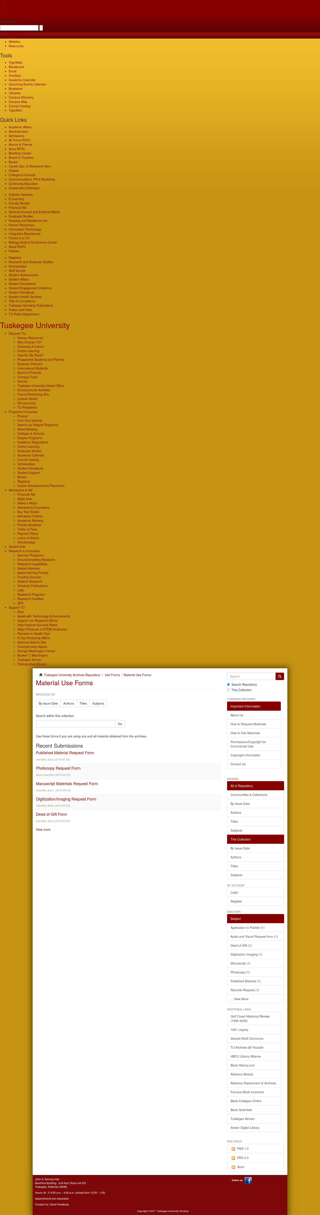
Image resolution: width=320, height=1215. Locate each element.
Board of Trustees (21, 157)
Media (13, 37)
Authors (68, 703)
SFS (20, 603)
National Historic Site (31, 642)
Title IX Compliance (22, 301)
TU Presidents (27, 407)
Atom (240, 1167)
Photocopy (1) (240, 972)
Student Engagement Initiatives (30, 288)
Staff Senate (17, 270)
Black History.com (243, 1065)
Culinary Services (21, 194)
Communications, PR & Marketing (32, 179)
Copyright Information (245, 755)
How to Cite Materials (245, 733)
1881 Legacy (239, 1029)
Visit (11, 11)
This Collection (241, 690)
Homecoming (26, 403)
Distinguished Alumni (31, 664)
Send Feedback (59, 1204)
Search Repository (244, 684)
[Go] (279, 676)
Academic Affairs (20, 127)
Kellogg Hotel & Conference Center (33, 242)
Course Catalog (19, 106)
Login (234, 892)
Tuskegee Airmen (29, 659)
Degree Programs (29, 438)
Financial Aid (17, 207)
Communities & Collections (249, 794)
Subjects (98, 703)
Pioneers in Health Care (33, 633)
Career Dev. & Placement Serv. (30, 166)
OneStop (15, 75)
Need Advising (27, 429)
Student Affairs (19, 279)
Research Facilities (30, 599)
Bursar (13, 162)
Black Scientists (241, 1110)
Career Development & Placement (40, 485)
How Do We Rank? (30, 355)
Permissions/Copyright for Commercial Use (248, 744)
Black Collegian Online (246, 1101)
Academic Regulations (32, 442)
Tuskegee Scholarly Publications (31, 305)
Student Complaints (22, 283)
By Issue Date (48, 703)
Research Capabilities (32, 564)
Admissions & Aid (20, 490)
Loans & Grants (28, 538)
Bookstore (16, 88)
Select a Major (27, 503)
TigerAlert (15, 110)
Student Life (17, 546)
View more (43, 829)
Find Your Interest (29, 420)
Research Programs (31, 594)
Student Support (28, 472)
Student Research (29, 581)
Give (12, 6)
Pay (11, 15)
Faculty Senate (19, 203)
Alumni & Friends (20, 144)
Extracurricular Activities (33, 390)
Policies (14, 251)
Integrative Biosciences (24, 233)
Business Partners (29, 364)
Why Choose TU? (29, 342)
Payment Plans (27, 533)
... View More (240, 999)
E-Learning (16, 199)
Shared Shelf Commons (247, 1038)
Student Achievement (23, 275)
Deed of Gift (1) (241, 945)
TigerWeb (15, 33)
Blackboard (16, 67)
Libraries (15, 93)
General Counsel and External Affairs (34, 212)
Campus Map (18, 101)
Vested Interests (28, 568)
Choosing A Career (30, 346)
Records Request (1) (245, 990)
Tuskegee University (35, 324)
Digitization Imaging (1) (246, 954)
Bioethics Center (20, 153)
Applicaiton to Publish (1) (248, 927)
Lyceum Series (27, 398)
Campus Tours (27, 377)
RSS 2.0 (243, 1157)
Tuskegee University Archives (173, 1211)
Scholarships (17, 266)
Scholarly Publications (32, 585)
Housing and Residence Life (28, 220)
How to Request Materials (248, 724)
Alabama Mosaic (242, 1074)
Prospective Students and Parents (40, 359)
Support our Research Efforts (37, 620)
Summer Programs (30, 555)
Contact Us (238, 764)
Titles (83, 703)
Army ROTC (17, 149)
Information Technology (25, 229)
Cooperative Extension (24, 188)
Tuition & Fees (27, 529)
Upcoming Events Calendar (27, 84)
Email (12, 71)
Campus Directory (21, 97)
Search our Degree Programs (37, 425)
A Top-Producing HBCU (33, 638)
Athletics (14, 41)
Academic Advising (30, 520)
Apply (12, 2)
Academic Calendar (22, 80)
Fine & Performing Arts (33, 394)
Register (236, 901)
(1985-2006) (250, 1018)
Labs (20, 590)
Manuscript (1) (241, 963)
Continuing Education (23, 183)
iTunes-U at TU (19, 238)
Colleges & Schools (22, 175)
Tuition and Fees (20, 310)
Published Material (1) (246, 981)
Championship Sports (32, 646)
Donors (22, 381)
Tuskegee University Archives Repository (72, 675)
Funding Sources (29, 577)
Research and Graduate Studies (31, 262)
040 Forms (112, 675)
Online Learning (28, 351)
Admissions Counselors (33, 507)
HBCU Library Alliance (246, 1056)
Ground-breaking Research (36, 559)
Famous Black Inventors (247, 1092)
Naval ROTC (17, 246)
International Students (32, 368)
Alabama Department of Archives (253, 1083)
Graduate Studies (21, 216)
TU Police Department (24, 314)
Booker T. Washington (32, 655)
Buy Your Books (28, 512)
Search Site (8, 22)
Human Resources (21, 225)
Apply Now (24, 498)
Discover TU (17, 333)
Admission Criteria (29, 516)
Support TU (17, 607)
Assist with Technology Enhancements (43, 616)
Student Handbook (21, 292)
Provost (22, 416)
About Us (237, 715)
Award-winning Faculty (33, 572)
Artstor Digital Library (245, 1127)
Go (120, 724)
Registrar (15, 257)
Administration (18, 131)
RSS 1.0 (243, 1148)
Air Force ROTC (19, 140)
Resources (16, 46)
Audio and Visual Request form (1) (254, 936)
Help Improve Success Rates (37, 625)
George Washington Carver (36, 651)
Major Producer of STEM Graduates (42, 629)
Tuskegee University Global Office (40, 385)
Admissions (16, 136)
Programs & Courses (23, 411)
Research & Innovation (24, 551)
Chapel (14, 170)
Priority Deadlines (29, 525)
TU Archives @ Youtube (247, 1047)
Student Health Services (25, 296)
